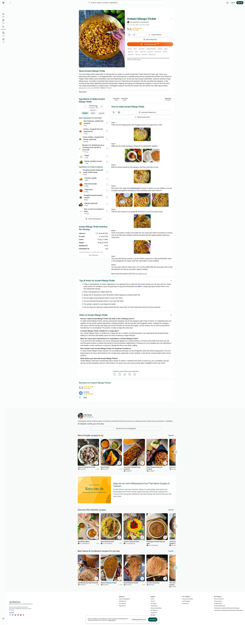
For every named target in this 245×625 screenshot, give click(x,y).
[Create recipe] (227, 3)
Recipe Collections (156, 608)
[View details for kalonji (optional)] (81, 204)
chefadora (14, 601)
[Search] (89, 3)
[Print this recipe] (119, 112)
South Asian (142, 48)
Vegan (165, 48)
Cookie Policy (218, 603)
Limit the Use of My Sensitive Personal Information (228, 610)
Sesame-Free (152, 54)
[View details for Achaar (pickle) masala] (81, 162)
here (140, 286)
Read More (169, 421)
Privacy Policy (218, 601)
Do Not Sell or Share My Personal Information (226, 608)
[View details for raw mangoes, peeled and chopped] (80, 123)
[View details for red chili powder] (81, 185)
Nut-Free (165, 51)
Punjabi (130, 48)
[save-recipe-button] (129, 35)
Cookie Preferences (219, 606)
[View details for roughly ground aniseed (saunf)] (80, 197)
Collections (154, 606)
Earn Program (186, 601)
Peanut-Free (131, 54)
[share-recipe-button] (134, 35)
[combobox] (128, 3)
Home (152, 599)
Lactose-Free (158, 51)
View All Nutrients (93, 255)
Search (153, 601)
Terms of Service (219, 599)
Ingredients (154, 612)
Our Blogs (153, 603)
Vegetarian (130, 51)
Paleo (136, 51)
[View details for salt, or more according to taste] (80, 211)
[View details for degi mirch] (81, 190)
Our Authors (154, 610)
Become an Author (187, 599)
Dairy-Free (150, 51)
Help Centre (122, 606)
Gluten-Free (142, 51)
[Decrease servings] (85, 107)
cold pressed (135, 188)
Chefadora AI (122, 601)
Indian (135, 48)
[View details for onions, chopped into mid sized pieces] (80, 131)
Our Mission (122, 603)
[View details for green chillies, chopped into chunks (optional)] (80, 139)
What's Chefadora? (124, 599)
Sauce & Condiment (151, 48)
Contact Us (185, 603)
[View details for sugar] (81, 156)
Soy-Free (138, 54)
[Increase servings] (101, 107)
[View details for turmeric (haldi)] (81, 179)
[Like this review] (80, 398)
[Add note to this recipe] (113, 112)
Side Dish (160, 48)
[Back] (10, 3)
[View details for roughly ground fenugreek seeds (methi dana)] (80, 172)
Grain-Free (144, 54)
